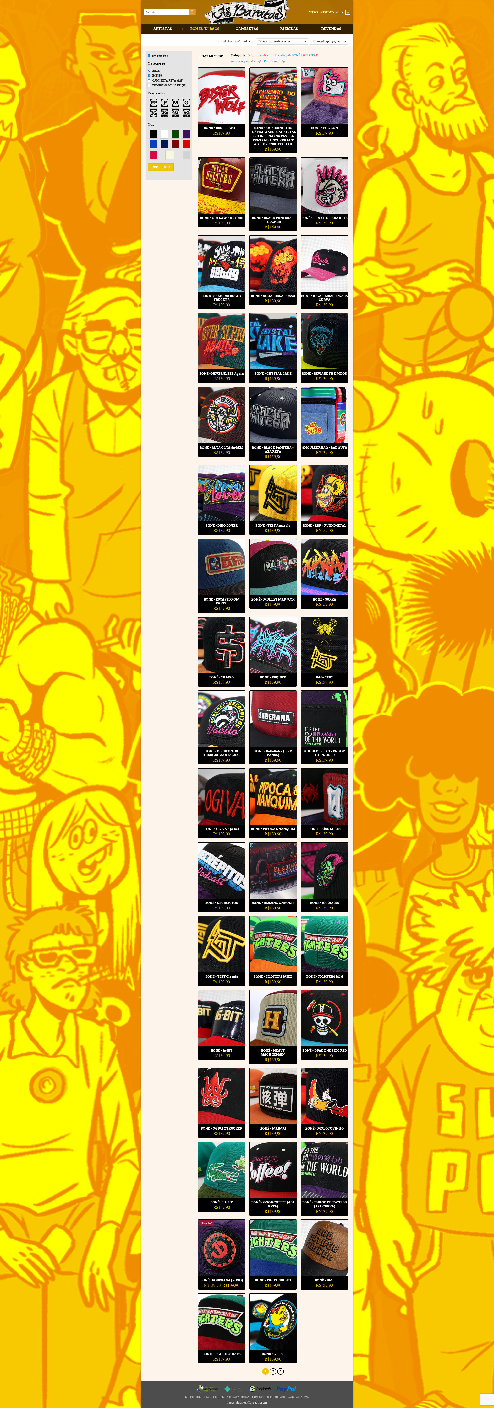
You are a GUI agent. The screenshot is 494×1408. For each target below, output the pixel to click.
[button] (335, 12)
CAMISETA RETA (167, 80)
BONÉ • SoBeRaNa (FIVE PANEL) (273, 753)
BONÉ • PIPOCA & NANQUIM (273, 829)
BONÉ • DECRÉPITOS (221, 903)
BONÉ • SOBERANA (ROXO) (221, 1280)
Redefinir (160, 167)
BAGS (156, 70)
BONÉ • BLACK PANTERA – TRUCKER (273, 220)
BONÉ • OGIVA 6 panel (221, 829)
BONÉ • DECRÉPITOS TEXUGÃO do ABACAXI (221, 753)
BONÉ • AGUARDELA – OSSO (273, 296)
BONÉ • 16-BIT (221, 1050)
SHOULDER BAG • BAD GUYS (324, 448)
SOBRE (189, 1397)
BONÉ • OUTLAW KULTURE (221, 218)
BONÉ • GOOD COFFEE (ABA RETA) (273, 1204)
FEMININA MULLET (169, 85)
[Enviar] (192, 12)
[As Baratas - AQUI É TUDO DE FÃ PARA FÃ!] (247, 12)
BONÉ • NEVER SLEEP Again (221, 374)
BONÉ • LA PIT (221, 1202)
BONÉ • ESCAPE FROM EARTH (221, 601)
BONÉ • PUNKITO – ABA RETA (324, 218)
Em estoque (160, 55)
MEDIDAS (289, 29)
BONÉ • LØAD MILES (324, 829)
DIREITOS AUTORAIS (280, 1397)
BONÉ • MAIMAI (273, 1128)
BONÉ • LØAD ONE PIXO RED (324, 1050)
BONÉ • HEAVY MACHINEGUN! (273, 1053)
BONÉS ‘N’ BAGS (205, 29)
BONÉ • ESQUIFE (273, 677)
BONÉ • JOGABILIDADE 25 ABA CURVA (324, 298)
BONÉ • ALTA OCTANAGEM (221, 448)
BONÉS (157, 75)
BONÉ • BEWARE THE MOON (324, 374)
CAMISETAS (247, 29)
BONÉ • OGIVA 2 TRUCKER (221, 1128)
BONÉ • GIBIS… (273, 1354)
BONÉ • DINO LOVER (222, 525)
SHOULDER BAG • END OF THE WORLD (324, 753)
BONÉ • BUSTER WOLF (221, 128)
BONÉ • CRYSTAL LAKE (273, 374)
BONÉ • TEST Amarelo (272, 525)
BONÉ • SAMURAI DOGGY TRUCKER (221, 298)
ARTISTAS (162, 29)
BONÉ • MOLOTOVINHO (324, 1128)
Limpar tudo (211, 56)
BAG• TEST (324, 677)
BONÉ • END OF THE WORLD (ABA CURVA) (324, 1204)
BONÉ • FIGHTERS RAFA (221, 1354)
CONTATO (258, 1397)
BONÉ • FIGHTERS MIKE (273, 977)
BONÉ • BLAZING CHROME (273, 903)
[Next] (280, 1371)
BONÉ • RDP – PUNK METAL (324, 525)
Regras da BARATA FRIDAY (231, 1397)
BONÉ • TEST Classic (221, 977)
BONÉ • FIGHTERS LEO (273, 1280)
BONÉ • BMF (324, 1280)
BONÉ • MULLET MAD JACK (273, 599)
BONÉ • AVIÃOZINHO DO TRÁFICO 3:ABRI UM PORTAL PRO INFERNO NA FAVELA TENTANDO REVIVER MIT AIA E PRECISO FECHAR (273, 136)
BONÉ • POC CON (324, 128)
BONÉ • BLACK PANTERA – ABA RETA (273, 450)
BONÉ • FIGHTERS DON (324, 977)
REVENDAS (331, 29)
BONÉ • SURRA (324, 599)
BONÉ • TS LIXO (221, 677)
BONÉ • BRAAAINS (324, 903)
